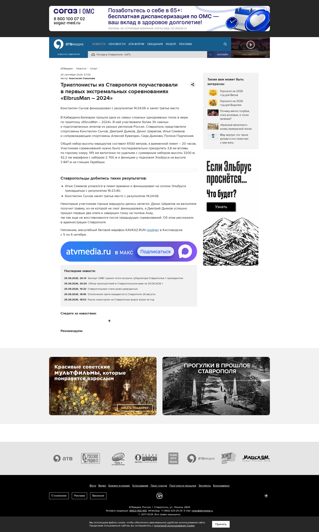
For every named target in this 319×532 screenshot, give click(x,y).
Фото (93, 485)
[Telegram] (71, 320)
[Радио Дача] (173, 458)
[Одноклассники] (79, 320)
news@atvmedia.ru (202, 510)
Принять (221, 524)
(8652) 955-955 (138, 510)
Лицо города (158, 485)
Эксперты (204, 485)
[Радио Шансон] (146, 458)
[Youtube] (94, 320)
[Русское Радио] (90, 458)
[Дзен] (109, 320)
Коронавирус (221, 485)
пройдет (153, 230)
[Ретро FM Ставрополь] (118, 458)
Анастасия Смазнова (82, 78)
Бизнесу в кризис (119, 485)
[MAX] (86, 320)
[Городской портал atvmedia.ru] (201, 458)
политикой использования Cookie (174, 525)
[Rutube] (101, 320)
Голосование (140, 485)
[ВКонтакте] (63, 320)
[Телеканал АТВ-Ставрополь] (63, 458)
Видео (102, 485)
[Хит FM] (228, 458)
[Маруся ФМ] (256, 458)
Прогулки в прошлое (182, 485)
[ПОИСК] (225, 44)
